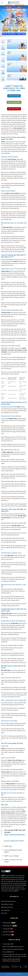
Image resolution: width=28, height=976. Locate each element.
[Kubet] (14, 2)
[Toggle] (2, 846)
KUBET (3, 875)
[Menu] (2, 2)
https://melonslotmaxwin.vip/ (14, 835)
